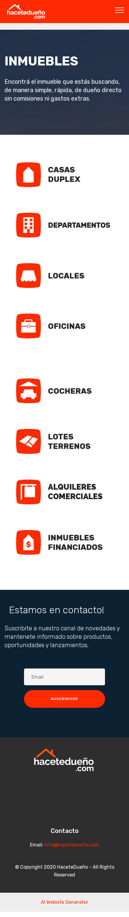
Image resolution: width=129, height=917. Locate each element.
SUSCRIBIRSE (64, 699)
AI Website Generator (64, 902)
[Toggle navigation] (119, 10)
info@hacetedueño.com (71, 845)
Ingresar (63, 174)
